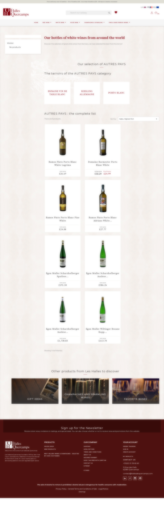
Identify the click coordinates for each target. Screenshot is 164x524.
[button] (70, 243)
